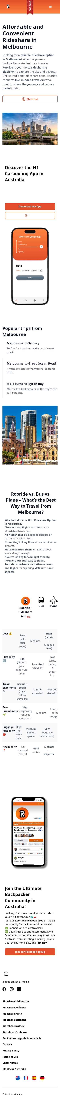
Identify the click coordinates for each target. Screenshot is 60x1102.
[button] (50, 6)
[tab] (30, 347)
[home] (7, 6)
